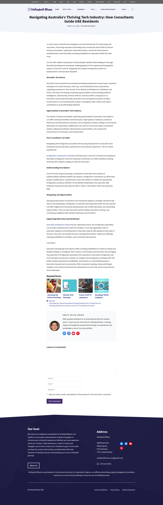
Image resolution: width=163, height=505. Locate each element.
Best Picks (67, 9)
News (68, 2)
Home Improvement (108, 9)
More (124, 9)
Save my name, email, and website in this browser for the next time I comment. (80, 394)
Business (81, 9)
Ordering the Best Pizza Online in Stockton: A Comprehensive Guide (72, 306)
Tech (93, 9)
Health (45, 2)
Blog (54, 2)
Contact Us (132, 2)
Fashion (82, 2)
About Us (33, 465)
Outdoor (89, 2)
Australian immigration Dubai (58, 224)
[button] (132, 9)
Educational (117, 2)
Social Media (35, 2)
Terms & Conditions (100, 490)
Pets (109, 2)
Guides (61, 2)
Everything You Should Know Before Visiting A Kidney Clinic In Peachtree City (75, 303)
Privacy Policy (115, 490)
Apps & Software (100, 2)
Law (125, 2)
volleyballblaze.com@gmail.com (110, 458)
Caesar (84, 26)
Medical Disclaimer (128, 490)
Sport (74, 2)
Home (57, 9)
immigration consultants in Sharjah (60, 155)
